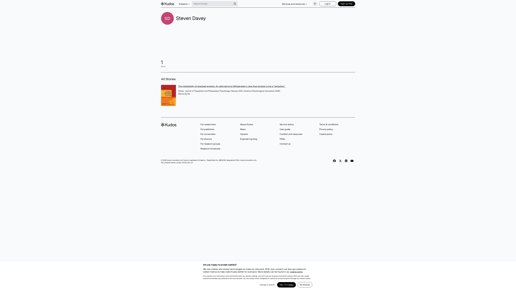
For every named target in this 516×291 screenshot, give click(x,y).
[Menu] (315, 3)
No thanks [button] (305, 284)
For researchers (208, 124)
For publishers (207, 129)
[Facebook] (334, 161)
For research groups (210, 144)
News (243, 129)
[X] (340, 161)
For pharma (206, 139)
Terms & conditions (328, 124)
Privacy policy (326, 129)
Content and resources (291, 134)
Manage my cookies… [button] (267, 285)
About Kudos (246, 124)
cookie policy (296, 272)
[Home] (167, 3)
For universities (207, 134)
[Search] (235, 3)
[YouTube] (352, 161)
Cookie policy (325, 134)
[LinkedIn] (346, 161)
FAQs (282, 139)
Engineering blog (248, 139)
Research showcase (210, 148)
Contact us (285, 144)
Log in (328, 3)
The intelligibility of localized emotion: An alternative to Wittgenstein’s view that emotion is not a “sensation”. (232, 86)
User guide (285, 129)
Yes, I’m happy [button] (286, 284)
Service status (287, 124)
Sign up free (346, 3)
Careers (244, 134)
